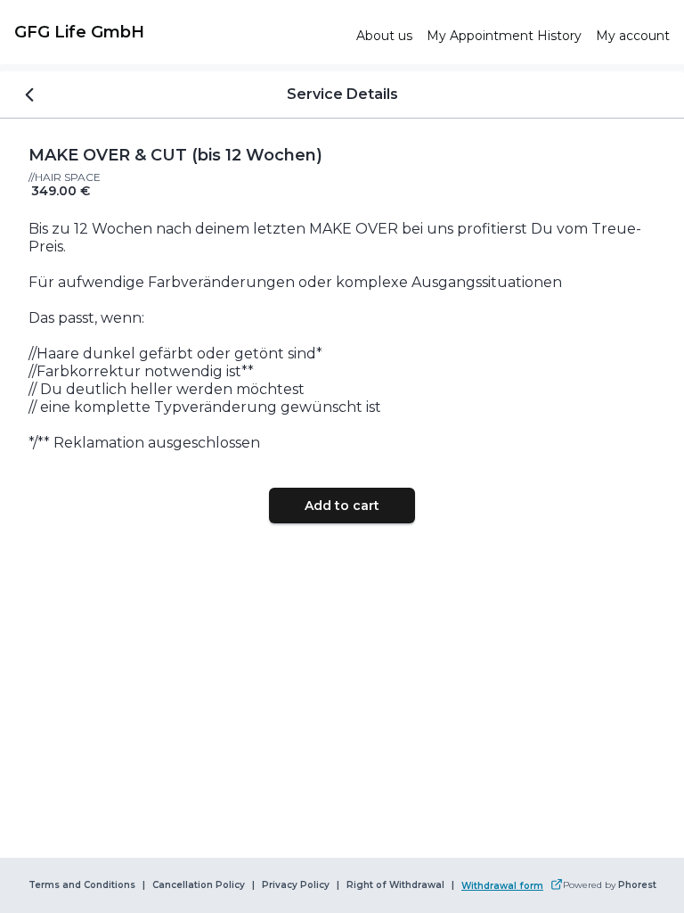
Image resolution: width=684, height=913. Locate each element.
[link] (178, 32)
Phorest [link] (637, 885)
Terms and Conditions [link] (81, 885)
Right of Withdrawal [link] (395, 885)
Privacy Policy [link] (296, 885)
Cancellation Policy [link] (198, 885)
